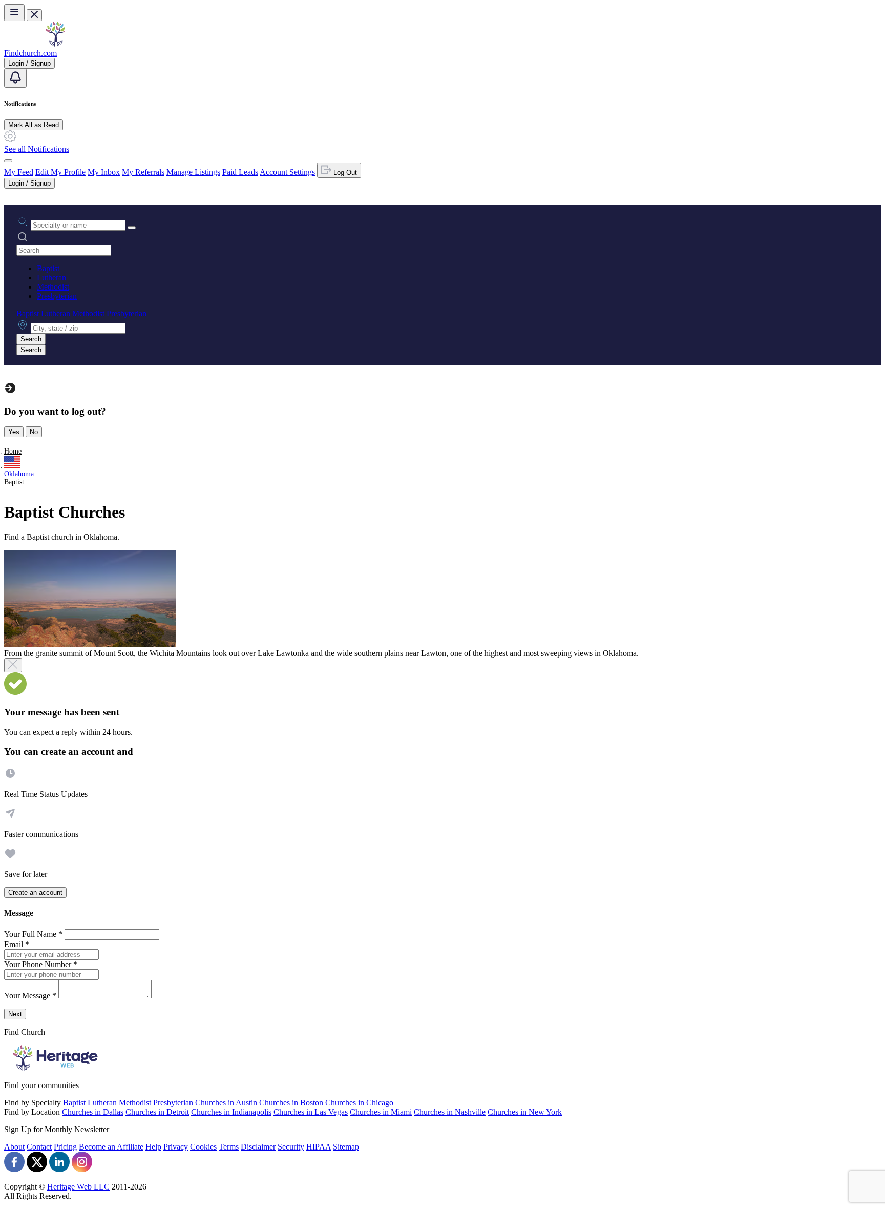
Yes (13, 432)
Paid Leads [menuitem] (240, 172)
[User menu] (8, 160)
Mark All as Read (33, 125)
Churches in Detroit (157, 1112)
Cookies (203, 1146)
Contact (39, 1146)
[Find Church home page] (55, 43)
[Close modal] (13, 665)
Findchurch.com (30, 53)
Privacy (175, 1146)
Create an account (35, 892)
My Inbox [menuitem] (104, 172)
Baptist (48, 268)
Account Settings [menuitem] (287, 172)
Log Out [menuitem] (344, 172)
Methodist (53, 286)
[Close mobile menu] (34, 15)
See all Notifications (36, 149)
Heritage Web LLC (78, 1186)
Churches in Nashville (450, 1112)
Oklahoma (19, 474)
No (34, 432)
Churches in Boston (291, 1102)
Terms (229, 1146)
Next (15, 1014)
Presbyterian (57, 296)
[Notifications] (15, 78)
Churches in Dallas (92, 1112)
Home (13, 451)
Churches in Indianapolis (231, 1112)
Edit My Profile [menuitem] (60, 172)
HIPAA (318, 1146)
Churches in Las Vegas (310, 1112)
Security (291, 1146)
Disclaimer (258, 1146)
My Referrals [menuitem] (143, 172)
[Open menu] (14, 12)
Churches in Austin (226, 1102)
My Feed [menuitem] (18, 172)
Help (153, 1146)
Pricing (65, 1146)
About (14, 1146)
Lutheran (51, 277)
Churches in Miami (381, 1112)
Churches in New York (525, 1112)
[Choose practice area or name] (132, 227)
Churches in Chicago (359, 1102)
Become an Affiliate (111, 1146)
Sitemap (346, 1146)
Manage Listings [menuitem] (193, 172)
